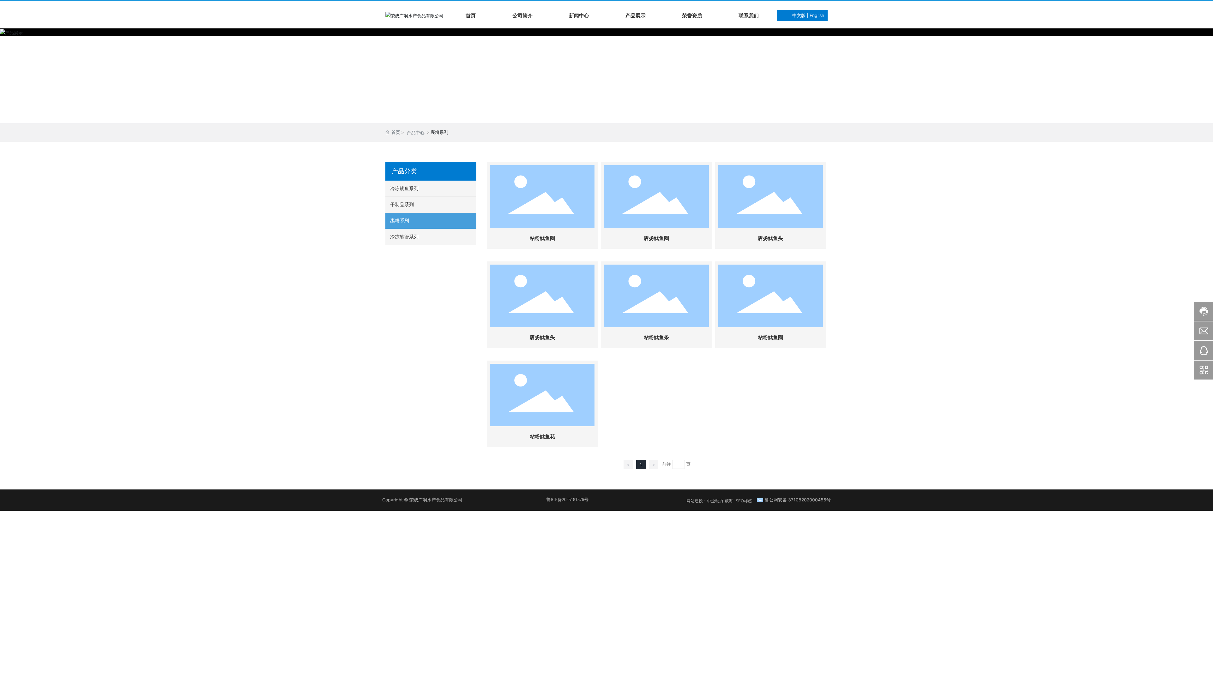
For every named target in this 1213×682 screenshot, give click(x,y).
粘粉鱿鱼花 (542, 436)
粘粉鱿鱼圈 (542, 238)
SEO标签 (744, 500)
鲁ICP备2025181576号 (567, 499)
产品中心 (416, 132)
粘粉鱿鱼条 (656, 337)
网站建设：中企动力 (704, 500)
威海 (729, 500)
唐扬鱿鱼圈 (656, 238)
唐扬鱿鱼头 (770, 238)
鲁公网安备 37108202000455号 (798, 499)
